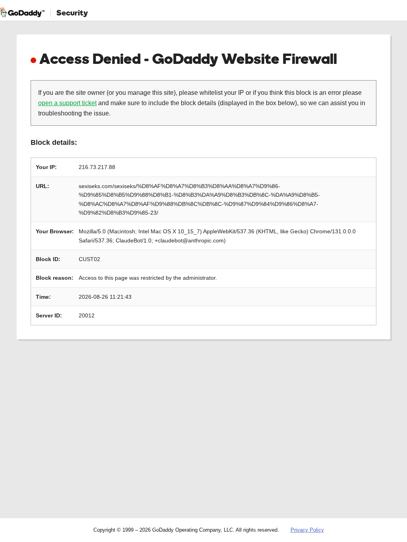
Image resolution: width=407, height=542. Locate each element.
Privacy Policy (307, 530)
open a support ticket (67, 103)
